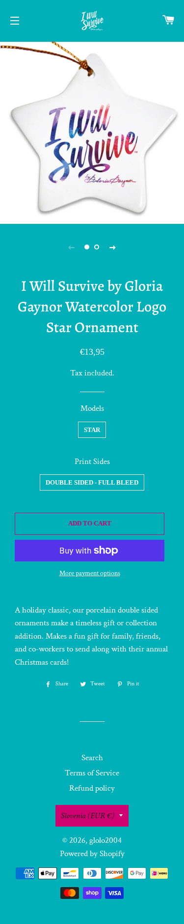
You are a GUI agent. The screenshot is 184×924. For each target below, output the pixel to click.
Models (92, 408)
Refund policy (92, 788)
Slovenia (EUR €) (87, 815)
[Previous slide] (71, 247)
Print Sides (92, 461)
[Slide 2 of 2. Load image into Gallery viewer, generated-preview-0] (97, 247)
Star (92, 429)
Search (92, 757)
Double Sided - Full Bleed (92, 482)
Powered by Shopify (92, 853)
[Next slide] (113, 247)
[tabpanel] (92, 131)
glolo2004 (105, 840)
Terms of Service (92, 773)
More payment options (89, 573)
